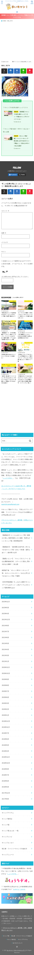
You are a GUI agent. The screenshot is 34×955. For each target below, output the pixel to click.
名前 (3, 233)
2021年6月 (5, 637)
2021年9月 (5, 625)
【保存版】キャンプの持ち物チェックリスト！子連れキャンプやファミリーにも (17, 16)
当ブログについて (17, 943)
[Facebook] (13, 174)
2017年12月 (6, 793)
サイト (3, 251)
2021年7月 (5, 631)
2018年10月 (6, 763)
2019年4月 (5, 751)
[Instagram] (17, 12)
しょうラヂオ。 (8, 478)
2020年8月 (5, 685)
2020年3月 (5, 703)
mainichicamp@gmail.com (10, 504)
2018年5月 (5, 787)
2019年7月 (5, 733)
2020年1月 (5, 715)
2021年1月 (5, 661)
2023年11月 (6, 601)
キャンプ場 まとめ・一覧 (10, 830)
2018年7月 (5, 775)
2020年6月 (5, 697)
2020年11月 (6, 667)
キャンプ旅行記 (7, 819)
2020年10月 (6, 673)
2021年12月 (6, 619)
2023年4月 (5, 613)
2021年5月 (5, 643)
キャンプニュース (8, 854)
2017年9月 (5, 799)
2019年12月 (6, 721)
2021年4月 (5, 649)
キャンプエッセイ (8, 842)
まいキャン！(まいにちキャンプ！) (16, 950)
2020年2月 (5, 709)
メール (4, 242)
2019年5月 (5, 745)
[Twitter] (22, 174)
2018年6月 (5, 781)
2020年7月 (5, 691)
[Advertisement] (17, 40)
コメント (5, 211)
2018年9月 (5, 769)
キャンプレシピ (7, 836)
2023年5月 (5, 607)
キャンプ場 (5, 825)
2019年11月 (6, 727)
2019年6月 (5, 739)
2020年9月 (5, 679)
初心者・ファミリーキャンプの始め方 (14, 848)
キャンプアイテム (8, 813)
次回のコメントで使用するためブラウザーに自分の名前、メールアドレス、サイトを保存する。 (17, 263)
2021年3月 (5, 655)
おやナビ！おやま (19, 889)
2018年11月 (6, 757)
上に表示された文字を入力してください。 (15, 276)
